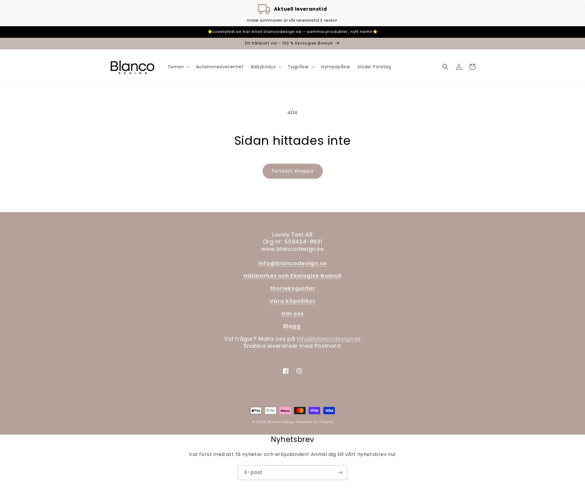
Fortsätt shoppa (293, 171)
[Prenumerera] (340, 472)
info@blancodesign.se (329, 339)
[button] (178, 66)
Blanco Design (281, 421)
